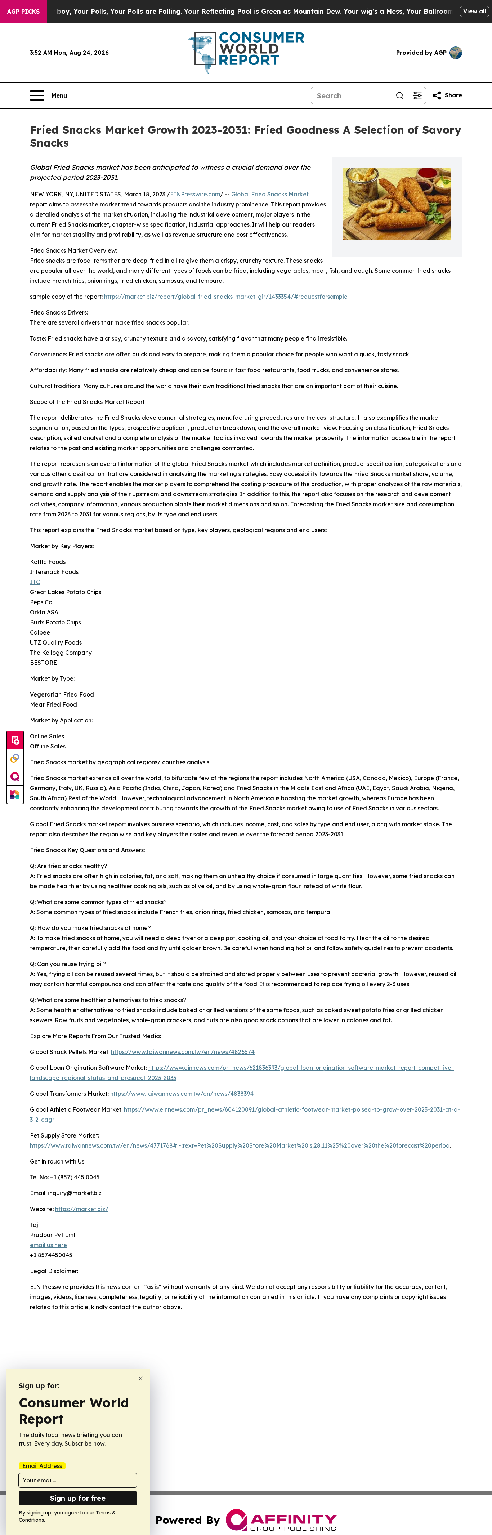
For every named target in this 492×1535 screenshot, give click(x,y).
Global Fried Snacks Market (270, 194)
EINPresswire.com (195, 194)
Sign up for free (78, 1498)
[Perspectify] (15, 758)
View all (474, 11)
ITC (35, 582)
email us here (48, 1245)
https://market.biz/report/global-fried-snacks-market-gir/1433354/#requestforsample (226, 296)
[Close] (140, 1378)
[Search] (399, 95)
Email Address (42, 1465)
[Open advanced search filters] (417, 95)
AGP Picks (23, 11)
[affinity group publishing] (15, 777)
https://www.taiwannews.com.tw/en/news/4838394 (182, 1093)
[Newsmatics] (15, 795)
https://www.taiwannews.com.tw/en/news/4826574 (183, 1051)
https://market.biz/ (81, 1209)
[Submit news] (15, 740)
